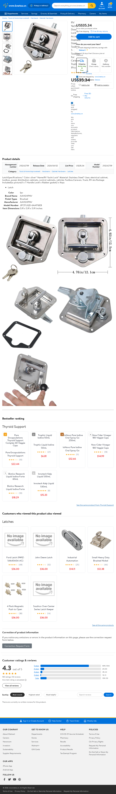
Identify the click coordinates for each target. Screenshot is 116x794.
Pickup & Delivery (67, 13)
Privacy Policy (94, 738)
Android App (8, 769)
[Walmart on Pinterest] (19, 779)
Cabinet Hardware (46, 18)
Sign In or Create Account (33, 721)
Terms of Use (94, 734)
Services (24, 13)
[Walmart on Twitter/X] (9, 779)
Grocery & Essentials (49, 13)
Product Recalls (66, 749)
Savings (34, 13)
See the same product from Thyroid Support (95, 505)
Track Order (74, 721)
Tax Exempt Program (68, 753)
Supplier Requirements (12, 753)
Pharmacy (82, 13)
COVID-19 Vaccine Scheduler (72, 734)
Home (4, 18)
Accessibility (65, 745)
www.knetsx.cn (77, 113)
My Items (103, 13)
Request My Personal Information (97, 746)
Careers (93, 13)
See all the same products (103, 625)
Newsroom (7, 741)
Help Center (57, 721)
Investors (6, 745)
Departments (12, 13)
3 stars (36, 672)
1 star (37, 678)
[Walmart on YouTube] (14, 779)
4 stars (36, 669)
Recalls (63, 741)
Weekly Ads (91, 721)
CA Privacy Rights (96, 741)
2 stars (36, 675)
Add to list (85, 85)
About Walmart (9, 734)
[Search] (92, 5)
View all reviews (12, 685)
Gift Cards (36, 749)
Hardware (34, 18)
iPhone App (7, 766)
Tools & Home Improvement (18, 18)
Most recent (17, 694)
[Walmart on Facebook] (4, 779)
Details (97, 80)
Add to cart (94, 36)
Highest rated (34, 694)
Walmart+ (35, 745)
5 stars (36, 666)
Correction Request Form (17, 645)
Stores (34, 738)
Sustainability (8, 749)
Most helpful (51, 694)
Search (108, 694)
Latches (70, 171)
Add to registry (103, 85)
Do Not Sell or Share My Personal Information (98, 753)
